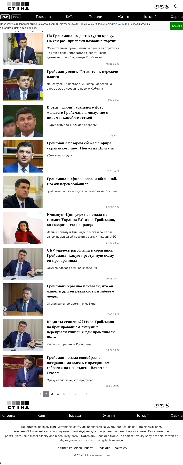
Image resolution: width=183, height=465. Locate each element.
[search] (176, 6)
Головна (43, 16)
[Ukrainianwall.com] (18, 6)
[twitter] (161, 6)
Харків (177, 16)
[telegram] (156, 6)
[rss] (166, 6)
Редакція (104, 448)
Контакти (121, 448)
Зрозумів (176, 25)
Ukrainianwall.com (97, 455)
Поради (95, 16)
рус (16, 16)
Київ (70, 16)
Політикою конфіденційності (121, 23)
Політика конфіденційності (74, 448)
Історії (150, 16)
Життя (123, 16)
